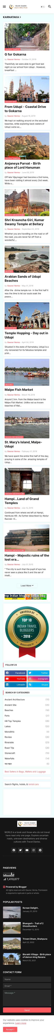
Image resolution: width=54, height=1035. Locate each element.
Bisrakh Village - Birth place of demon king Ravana (37, 955)
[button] (4, 6)
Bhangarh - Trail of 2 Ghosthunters (33, 924)
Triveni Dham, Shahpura (35, 939)
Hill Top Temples (27, 721)
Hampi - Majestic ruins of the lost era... (27, 557)
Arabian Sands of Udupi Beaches (23, 278)
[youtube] (27, 850)
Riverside (27, 742)
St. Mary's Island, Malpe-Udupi (23, 444)
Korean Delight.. (31, 908)
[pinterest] (40, 850)
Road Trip (27, 748)
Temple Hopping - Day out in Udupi (26, 335)
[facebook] (13, 850)
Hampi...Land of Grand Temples (22, 501)
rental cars (33, 784)
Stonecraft (27, 753)
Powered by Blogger (16, 886)
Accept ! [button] (10, 1029)
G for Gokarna (15, 54)
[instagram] (33, 850)
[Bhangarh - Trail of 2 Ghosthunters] (12, 928)
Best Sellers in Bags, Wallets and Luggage (25, 771)
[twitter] (20, 850)
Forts (27, 715)
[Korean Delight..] (12, 912)
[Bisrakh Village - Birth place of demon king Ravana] (12, 959)
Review (27, 737)
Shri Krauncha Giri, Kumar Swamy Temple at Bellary (24, 222)
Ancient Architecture (27, 699)
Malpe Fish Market (19, 390)
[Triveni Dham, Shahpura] (12, 943)
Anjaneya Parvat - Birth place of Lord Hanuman (23, 165)
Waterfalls (27, 758)
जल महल (27, 763)
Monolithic (27, 731)
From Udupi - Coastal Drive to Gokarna (25, 109)
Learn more (20, 1023)
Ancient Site (27, 705)
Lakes (27, 726)
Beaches (27, 710)
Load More (26, 585)
